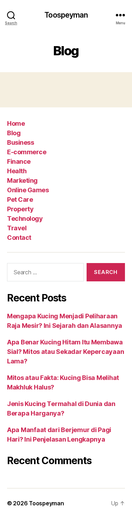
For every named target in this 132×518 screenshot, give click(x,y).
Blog (13, 133)
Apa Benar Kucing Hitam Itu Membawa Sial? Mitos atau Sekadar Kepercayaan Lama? (65, 351)
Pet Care (20, 199)
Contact (19, 237)
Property (20, 209)
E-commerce (26, 152)
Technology (25, 218)
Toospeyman (65, 15)
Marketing (22, 180)
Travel (16, 228)
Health (16, 171)
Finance (19, 161)
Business (20, 142)
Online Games (28, 190)
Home (16, 123)
